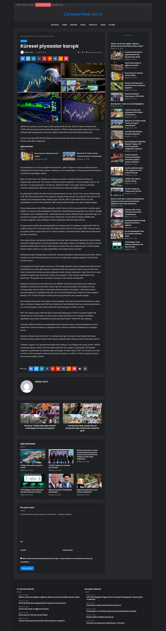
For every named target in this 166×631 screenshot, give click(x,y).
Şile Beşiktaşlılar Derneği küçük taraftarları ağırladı (135, 222)
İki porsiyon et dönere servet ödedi (134, 74)
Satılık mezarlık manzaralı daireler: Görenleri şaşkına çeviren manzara (133, 158)
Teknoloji (93, 25)
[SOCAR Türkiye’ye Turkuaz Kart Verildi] (61, 456)
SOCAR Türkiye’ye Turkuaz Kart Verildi (59, 466)
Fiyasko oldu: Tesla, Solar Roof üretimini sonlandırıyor (133, 212)
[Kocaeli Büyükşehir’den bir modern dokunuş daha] (117, 234)
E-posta (23, 550)
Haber (64, 25)
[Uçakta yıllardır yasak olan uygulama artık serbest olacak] (117, 171)
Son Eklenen (128, 35)
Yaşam (102, 25)
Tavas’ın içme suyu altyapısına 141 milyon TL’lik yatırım (134, 112)
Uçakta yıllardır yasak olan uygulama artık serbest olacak (134, 170)
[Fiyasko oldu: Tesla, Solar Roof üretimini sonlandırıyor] (117, 213)
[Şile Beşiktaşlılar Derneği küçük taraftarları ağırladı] (117, 223)
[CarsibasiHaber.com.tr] (83, 14)
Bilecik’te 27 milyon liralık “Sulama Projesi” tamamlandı (135, 123)
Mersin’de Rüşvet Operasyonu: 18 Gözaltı (134, 95)
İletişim (112, 25)
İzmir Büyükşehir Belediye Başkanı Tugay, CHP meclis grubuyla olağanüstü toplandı (135, 145)
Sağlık (83, 25)
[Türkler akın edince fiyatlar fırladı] (32, 456)
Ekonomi (73, 25)
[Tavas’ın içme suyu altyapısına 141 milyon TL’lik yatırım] (117, 113)
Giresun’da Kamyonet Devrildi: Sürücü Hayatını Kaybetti (135, 85)
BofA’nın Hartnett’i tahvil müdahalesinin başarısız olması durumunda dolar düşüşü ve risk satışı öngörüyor (87, 454)
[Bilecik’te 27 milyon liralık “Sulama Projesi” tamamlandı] (69, 156)
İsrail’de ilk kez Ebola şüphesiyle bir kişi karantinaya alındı (133, 54)
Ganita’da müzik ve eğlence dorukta (64, 5)
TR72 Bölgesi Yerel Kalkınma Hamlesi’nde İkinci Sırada (31, 491)
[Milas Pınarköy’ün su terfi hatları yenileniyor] (89, 481)
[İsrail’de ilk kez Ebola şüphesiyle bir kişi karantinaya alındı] (117, 55)
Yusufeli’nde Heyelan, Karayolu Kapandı (133, 132)
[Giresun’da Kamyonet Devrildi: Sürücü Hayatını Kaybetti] (117, 86)
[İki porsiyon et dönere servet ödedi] (27, 156)
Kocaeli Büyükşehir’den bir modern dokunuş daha (134, 233)
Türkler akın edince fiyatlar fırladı (31, 466)
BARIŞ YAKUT (29, 52)
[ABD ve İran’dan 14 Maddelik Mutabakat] (61, 481)
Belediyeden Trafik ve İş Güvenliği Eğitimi (127, 104)
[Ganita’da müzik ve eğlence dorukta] (117, 66)
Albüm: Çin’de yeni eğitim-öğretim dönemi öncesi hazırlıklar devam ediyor (127, 45)
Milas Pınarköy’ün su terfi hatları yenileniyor (87, 491)
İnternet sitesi (68, 550)
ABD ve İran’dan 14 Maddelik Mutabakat (60, 491)
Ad (22, 541)
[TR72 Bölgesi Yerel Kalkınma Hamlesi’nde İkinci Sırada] (32, 481)
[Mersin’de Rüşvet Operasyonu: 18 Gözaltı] (117, 97)
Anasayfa (55, 25)
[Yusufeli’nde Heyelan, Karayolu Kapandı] (117, 134)
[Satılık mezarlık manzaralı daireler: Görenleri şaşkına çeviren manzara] (117, 158)
